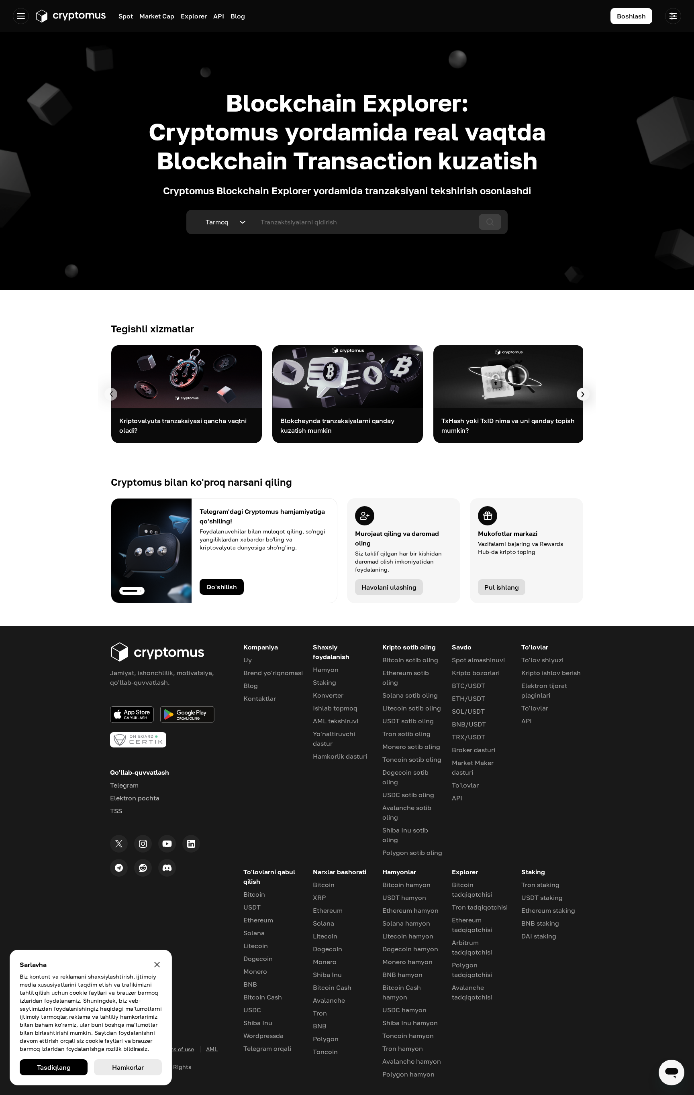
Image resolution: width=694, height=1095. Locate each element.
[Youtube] (167, 844)
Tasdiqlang (54, 1067)
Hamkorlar (128, 1067)
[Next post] (583, 394)
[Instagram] (143, 844)
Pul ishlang (501, 587)
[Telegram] (119, 868)
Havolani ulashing (388, 587)
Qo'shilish (221, 587)
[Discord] (167, 868)
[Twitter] (119, 844)
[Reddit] (143, 868)
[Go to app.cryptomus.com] (70, 16)
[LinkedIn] (191, 844)
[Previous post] (110, 394)
